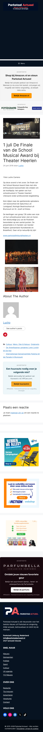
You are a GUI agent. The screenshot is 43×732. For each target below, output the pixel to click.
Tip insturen (8, 692)
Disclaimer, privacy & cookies (27, 729)
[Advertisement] (21, 38)
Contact (6, 702)
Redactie (7, 688)
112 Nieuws (8, 675)
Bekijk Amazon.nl (21, 96)
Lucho (6, 322)
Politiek (6, 661)
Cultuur (9, 344)
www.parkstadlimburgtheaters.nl (17, 236)
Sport (5, 664)
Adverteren (8, 695)
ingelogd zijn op (17, 413)
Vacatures (7, 699)
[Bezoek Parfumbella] (21, 567)
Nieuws (6, 654)
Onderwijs (35, 344)
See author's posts (14, 328)
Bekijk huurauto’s (21, 384)
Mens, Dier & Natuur (21, 344)
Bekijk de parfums (21, 590)
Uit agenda (7, 671)
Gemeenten (8, 657)
